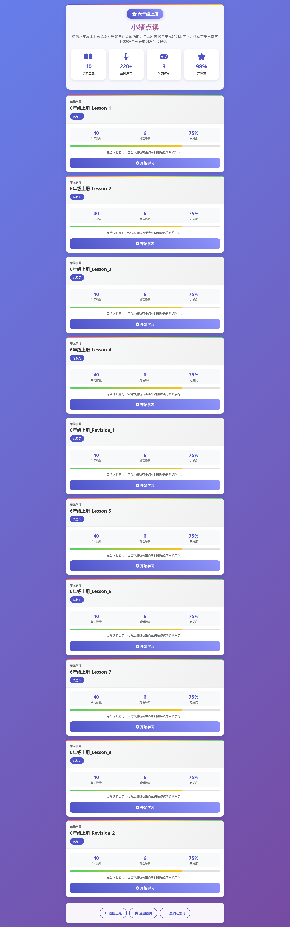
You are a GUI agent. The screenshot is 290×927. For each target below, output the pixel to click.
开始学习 (146, 163)
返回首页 (145, 913)
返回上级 (115, 913)
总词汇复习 (177, 913)
